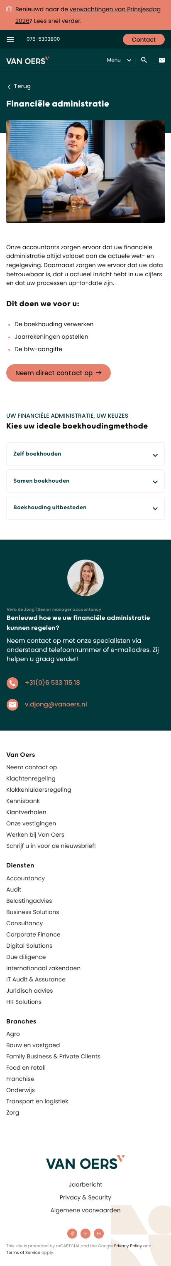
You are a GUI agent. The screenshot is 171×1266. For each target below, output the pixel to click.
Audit (13, 889)
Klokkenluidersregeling (38, 789)
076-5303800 (43, 39)
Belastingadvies (29, 901)
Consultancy (24, 923)
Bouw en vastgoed (33, 1045)
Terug (22, 86)
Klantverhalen (26, 812)
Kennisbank (23, 801)
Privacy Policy (128, 1246)
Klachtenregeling (31, 778)
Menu (114, 60)
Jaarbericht (86, 1184)
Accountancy (25, 878)
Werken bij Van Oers (35, 834)
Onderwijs (20, 1090)
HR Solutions (24, 1002)
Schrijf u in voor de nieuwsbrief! (51, 846)
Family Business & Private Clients (53, 1056)
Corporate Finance (33, 934)
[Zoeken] (145, 60)
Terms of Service (23, 1252)
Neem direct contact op (54, 373)
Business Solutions (32, 912)
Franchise (20, 1079)
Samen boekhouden (41, 481)
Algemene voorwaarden (85, 1210)
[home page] (85, 1162)
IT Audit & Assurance (36, 979)
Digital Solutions (29, 945)
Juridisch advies (29, 990)
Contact (144, 39)
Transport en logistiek (37, 1101)
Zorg (12, 1112)
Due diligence (26, 957)
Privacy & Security (85, 1197)
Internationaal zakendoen (43, 968)
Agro (13, 1034)
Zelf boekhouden (37, 454)
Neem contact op (31, 767)
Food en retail (26, 1067)
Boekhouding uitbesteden (49, 507)
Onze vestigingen (31, 823)
